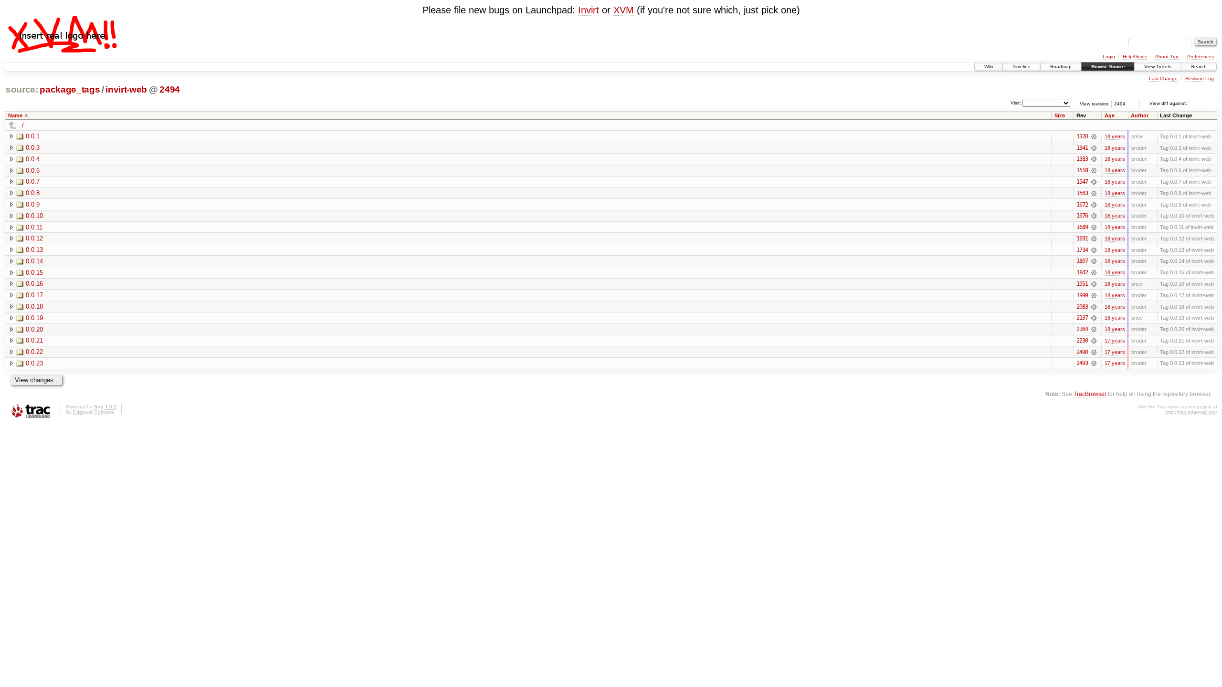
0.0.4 (33, 159)
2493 (1082, 363)
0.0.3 (33, 147)
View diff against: (1169, 103)
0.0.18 (34, 306)
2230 (1082, 340)
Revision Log (1199, 78)
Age (1110, 115)
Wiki (988, 66)
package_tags (70, 89)
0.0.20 (34, 329)
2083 (1082, 306)
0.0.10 (34, 215)
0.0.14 (34, 261)
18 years (1115, 136)
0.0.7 (33, 181)
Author (1139, 115)
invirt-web (126, 89)
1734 (1082, 250)
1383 (1082, 159)
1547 (1082, 181)
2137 (1082, 317)
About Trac (1167, 56)
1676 (1082, 215)
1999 (1082, 295)
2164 (1082, 329)
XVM (623, 10)
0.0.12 (34, 238)
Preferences (1200, 56)
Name (15, 115)
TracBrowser (1090, 394)
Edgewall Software (93, 412)
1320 (1082, 136)
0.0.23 (34, 363)
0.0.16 (34, 283)
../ (21, 125)
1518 (1082, 170)
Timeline (1021, 66)
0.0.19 (34, 318)
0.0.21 (34, 340)
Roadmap (1061, 66)
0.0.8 (33, 193)
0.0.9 (33, 204)
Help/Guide (1135, 56)
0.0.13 (34, 249)
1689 (1082, 227)
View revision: (1095, 103)
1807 (1082, 261)
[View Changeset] (1093, 136)
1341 (1082, 148)
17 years (1115, 341)
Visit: (1016, 102)
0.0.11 (34, 227)
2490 (1082, 352)
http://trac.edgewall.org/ (1191, 412)
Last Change (1163, 78)
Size (1059, 115)
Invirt (588, 10)
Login (1109, 56)
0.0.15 (34, 272)
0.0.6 (33, 170)
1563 (1082, 193)
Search (1199, 66)
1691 (1082, 238)
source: (22, 89)
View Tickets (1157, 66)
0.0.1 (33, 136)
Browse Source (1108, 66)
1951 (1082, 284)
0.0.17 (34, 295)
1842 (1082, 272)
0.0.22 (34, 351)
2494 (169, 89)
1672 (1082, 204)
